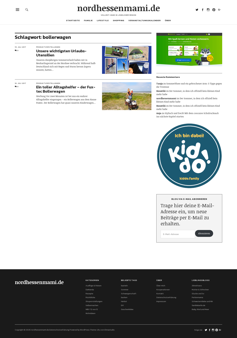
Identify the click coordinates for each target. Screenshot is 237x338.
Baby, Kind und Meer (200, 309)
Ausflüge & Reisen (93, 285)
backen (124, 297)
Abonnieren (204, 233)
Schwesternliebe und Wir (202, 301)
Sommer (124, 289)
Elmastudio (110, 329)
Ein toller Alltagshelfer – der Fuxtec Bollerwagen (65, 89)
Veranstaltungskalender (144, 20)
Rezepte (89, 293)
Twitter (197, 9)
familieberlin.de (198, 305)
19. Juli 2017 (20, 47)
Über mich (160, 285)
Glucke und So (198, 293)
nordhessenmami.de (118, 7)
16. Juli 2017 (20, 83)
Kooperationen (163, 289)
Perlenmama (197, 297)
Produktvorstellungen (48, 47)
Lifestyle (103, 20)
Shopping (118, 20)
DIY (122, 305)
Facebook (202, 9)
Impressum (161, 301)
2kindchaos (197, 285)
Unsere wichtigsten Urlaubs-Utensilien (61, 53)
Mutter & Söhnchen (200, 289)
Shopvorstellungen (94, 301)
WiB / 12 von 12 (92, 309)
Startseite (73, 20)
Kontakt (160, 293)
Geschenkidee (127, 309)
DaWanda (90, 289)
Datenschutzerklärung (166, 297)
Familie (88, 20)
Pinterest (214, 9)
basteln (124, 285)
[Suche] (27, 9)
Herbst (124, 301)
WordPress (84, 329)
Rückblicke (90, 297)
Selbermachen (92, 305)
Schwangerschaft (128, 293)
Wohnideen (90, 313)
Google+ (219, 9)
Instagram (208, 9)
